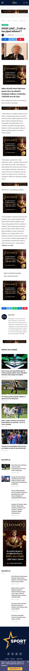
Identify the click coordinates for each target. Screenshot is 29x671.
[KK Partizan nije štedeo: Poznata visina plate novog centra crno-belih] (6, 617)
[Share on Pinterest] (20, 39)
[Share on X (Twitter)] (12, 39)
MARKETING (20, 658)
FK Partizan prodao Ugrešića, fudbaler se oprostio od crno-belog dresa (14, 397)
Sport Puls (11, 35)
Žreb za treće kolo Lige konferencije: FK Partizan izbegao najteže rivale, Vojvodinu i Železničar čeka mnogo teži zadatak (14, 373)
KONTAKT (13, 658)
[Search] (26, 3)
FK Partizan (5, 24)
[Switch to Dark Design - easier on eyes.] (24, 2)
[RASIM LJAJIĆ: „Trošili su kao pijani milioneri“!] (14, 51)
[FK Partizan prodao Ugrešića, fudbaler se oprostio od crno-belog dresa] (14, 387)
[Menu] (3, 3)
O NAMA (7, 658)
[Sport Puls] (14, 2)
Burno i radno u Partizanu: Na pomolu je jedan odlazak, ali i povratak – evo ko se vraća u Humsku (13, 422)
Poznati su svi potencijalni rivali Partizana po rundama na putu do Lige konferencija (14, 447)
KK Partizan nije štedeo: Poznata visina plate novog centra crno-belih (18, 617)
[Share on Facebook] (5, 39)
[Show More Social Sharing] (26, 39)
